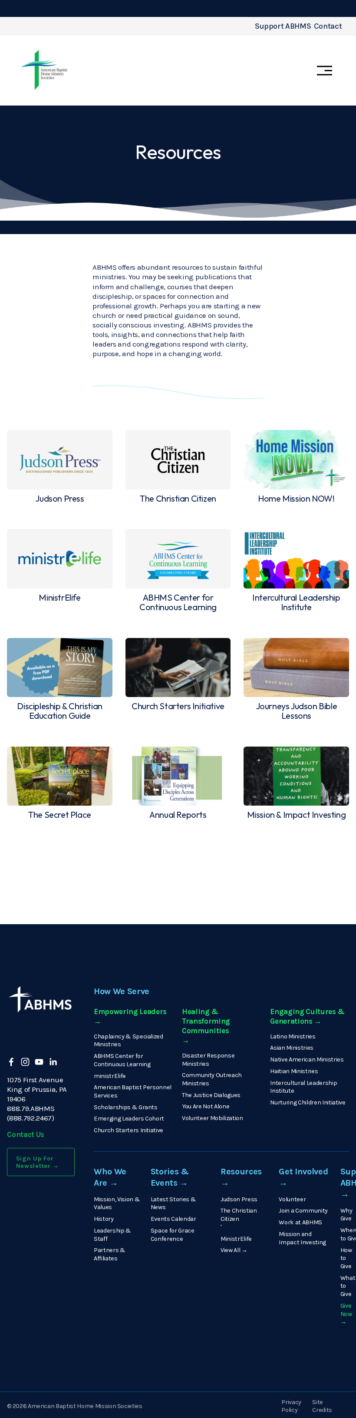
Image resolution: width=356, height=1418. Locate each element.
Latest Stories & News (173, 1203)
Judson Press (239, 1199)
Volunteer (292, 1199)
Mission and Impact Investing (302, 1238)
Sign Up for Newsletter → (37, 1162)
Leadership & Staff (112, 1235)
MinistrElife (236, 1239)
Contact (328, 26)
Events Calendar (173, 1219)
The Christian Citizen (239, 1215)
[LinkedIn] (53, 1062)
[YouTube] (39, 1062)
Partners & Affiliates (109, 1254)
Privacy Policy (291, 1406)
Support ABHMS (283, 26)
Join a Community (303, 1210)
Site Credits (322, 1406)
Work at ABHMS (300, 1222)
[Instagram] (25, 1062)
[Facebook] (11, 1062)
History (104, 1219)
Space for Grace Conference (172, 1235)
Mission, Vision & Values (117, 1203)
